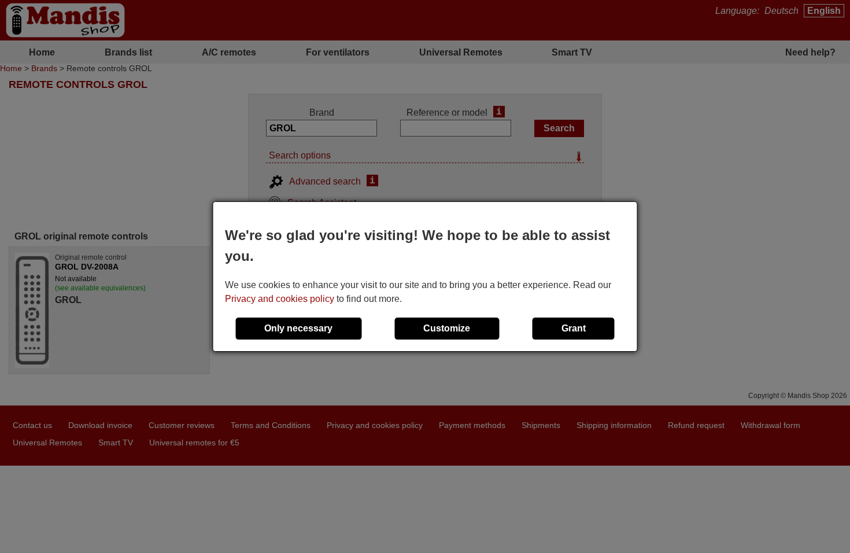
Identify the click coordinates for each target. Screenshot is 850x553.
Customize (446, 328)
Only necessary (298, 328)
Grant (573, 328)
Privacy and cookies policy (279, 299)
